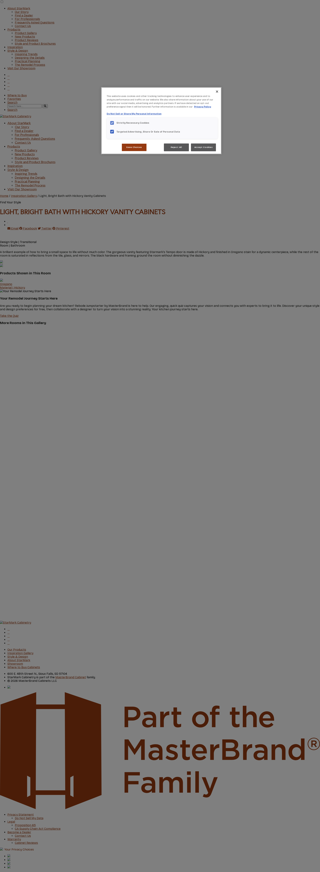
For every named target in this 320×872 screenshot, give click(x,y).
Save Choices (134, 147)
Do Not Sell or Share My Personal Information (134, 113)
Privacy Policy (202, 106)
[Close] (217, 91)
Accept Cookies (203, 147)
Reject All (176, 147)
